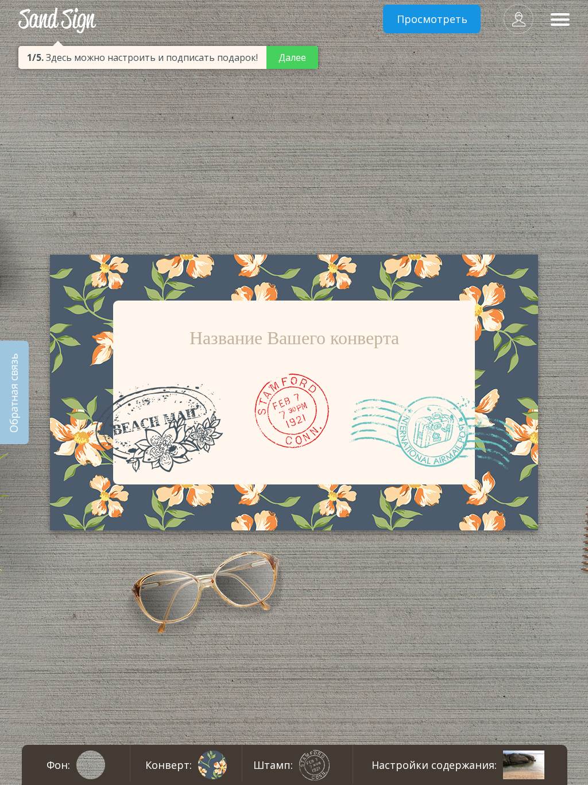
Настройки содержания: (434, 765)
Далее (292, 57)
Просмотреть (432, 19)
